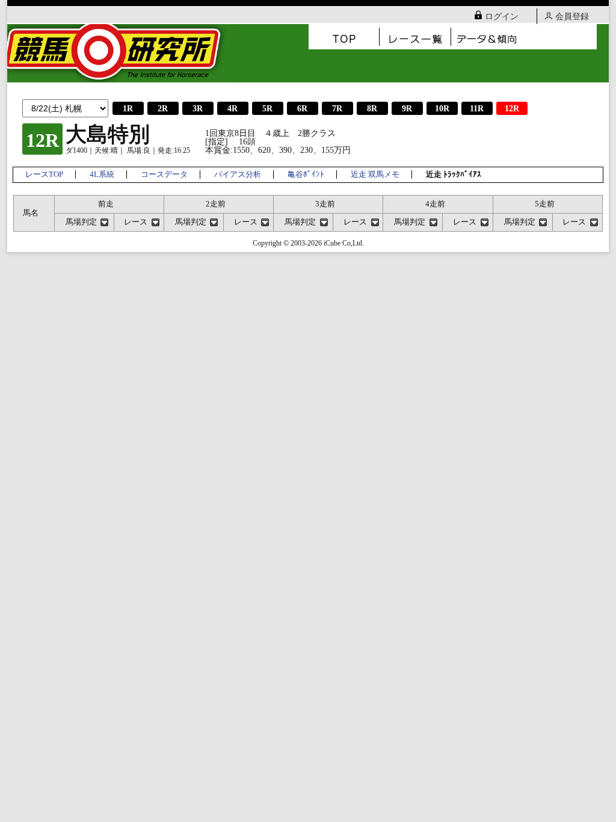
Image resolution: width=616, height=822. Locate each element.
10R (442, 108)
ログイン (502, 16)
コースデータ (164, 174)
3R (197, 108)
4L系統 (102, 174)
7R (337, 108)
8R (372, 108)
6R (302, 108)
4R (232, 108)
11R (477, 108)
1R (128, 108)
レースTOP (44, 174)
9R (407, 108)
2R (163, 108)
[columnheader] (84, 222)
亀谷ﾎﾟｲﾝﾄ (306, 174)
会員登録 (572, 16)
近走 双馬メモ (375, 174)
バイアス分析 (237, 174)
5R (267, 108)
